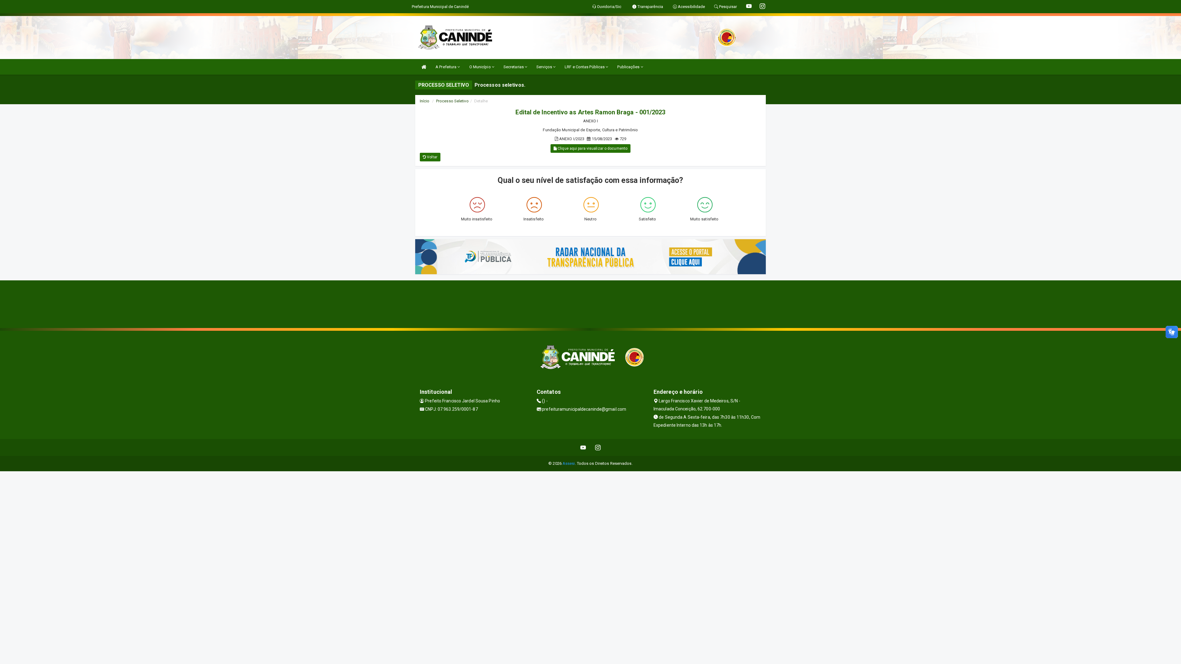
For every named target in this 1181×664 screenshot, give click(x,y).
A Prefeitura (446, 67)
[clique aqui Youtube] (583, 447)
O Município (480, 67)
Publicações (628, 67)
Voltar (431, 157)
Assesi (569, 463)
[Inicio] (423, 67)
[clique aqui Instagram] (598, 447)
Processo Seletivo (452, 101)
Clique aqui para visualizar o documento (592, 148)
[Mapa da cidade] (590, 303)
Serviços (544, 67)
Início (425, 101)
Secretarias (514, 67)
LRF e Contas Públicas (585, 67)
